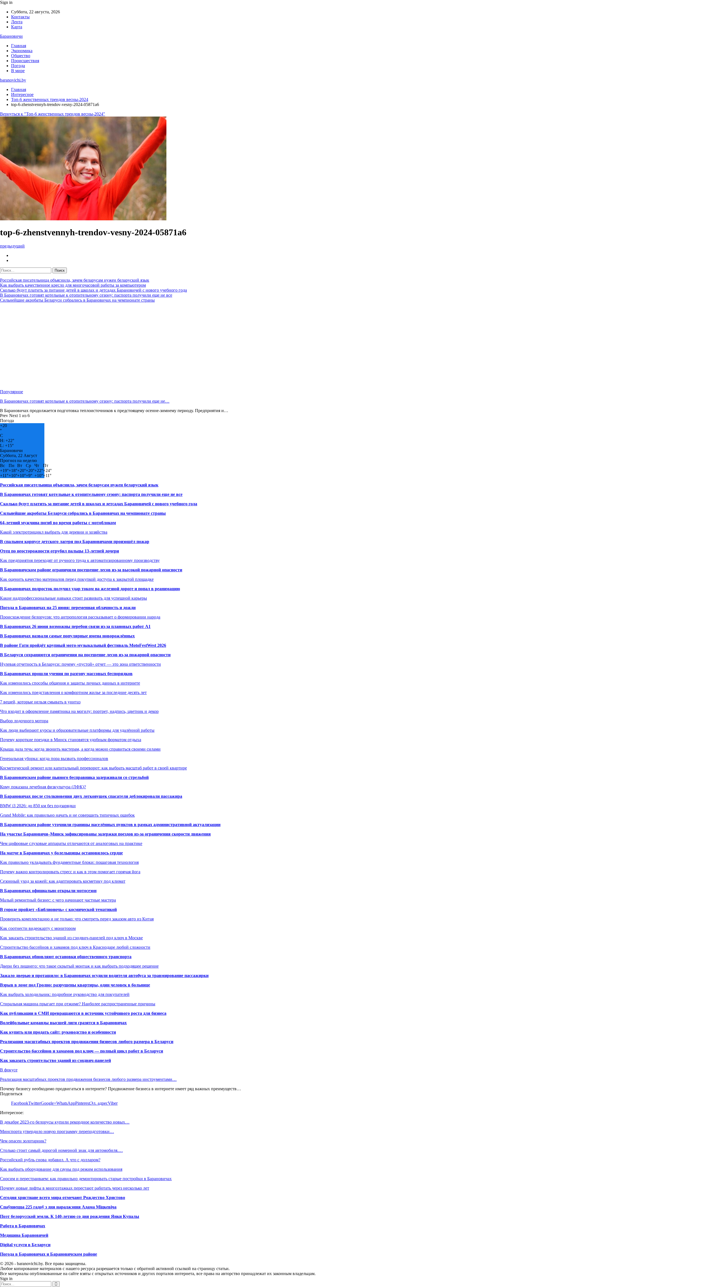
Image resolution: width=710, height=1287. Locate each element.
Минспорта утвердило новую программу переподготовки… (57, 1131)
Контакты (20, 16)
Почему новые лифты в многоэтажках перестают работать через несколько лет (74, 1188)
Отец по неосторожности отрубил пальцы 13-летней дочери (59, 551)
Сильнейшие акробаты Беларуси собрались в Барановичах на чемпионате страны (77, 300)
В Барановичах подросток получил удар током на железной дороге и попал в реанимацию (90, 588)
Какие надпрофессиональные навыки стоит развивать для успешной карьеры (73, 598)
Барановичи (11, 36)
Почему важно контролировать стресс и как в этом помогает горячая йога (70, 871)
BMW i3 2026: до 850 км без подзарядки (38, 805)
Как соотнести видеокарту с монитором (38, 928)
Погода (18, 65)
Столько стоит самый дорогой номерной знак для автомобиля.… (61, 1150)
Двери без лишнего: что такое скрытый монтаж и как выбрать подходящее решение (79, 966)
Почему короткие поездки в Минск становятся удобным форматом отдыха (70, 739)
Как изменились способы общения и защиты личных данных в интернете (70, 683)
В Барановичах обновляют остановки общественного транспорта (65, 956)
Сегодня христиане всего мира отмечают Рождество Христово (62, 1197)
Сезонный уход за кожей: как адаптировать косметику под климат (62, 881)
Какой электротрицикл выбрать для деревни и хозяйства (53, 532)
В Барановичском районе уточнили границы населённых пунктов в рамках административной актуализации (110, 824)
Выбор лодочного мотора (24, 720)
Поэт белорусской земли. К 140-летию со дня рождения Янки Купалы (69, 1216)
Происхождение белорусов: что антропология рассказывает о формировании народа (80, 617)
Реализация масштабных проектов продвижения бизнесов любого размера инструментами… (88, 1079)
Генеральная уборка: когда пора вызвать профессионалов (54, 758)
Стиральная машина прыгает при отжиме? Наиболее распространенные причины (77, 1003)
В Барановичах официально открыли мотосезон (48, 890)
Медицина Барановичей (24, 1235)
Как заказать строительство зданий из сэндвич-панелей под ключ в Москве (71, 937)
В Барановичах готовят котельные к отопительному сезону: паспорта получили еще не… (84, 401)
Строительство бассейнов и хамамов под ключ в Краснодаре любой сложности (75, 947)
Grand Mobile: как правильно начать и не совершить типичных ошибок (67, 815)
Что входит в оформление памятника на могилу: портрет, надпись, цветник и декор (79, 711)
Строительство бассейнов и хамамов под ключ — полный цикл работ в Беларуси (81, 1051)
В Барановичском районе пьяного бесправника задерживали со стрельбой (74, 777)
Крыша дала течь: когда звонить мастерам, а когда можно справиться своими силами (80, 749)
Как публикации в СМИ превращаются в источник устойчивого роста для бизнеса (83, 1013)
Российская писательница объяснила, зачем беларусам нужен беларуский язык (74, 280)
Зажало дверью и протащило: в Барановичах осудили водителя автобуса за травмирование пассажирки (104, 975)
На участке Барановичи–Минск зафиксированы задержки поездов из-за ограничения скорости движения (105, 834)
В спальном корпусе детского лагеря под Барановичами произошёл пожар (74, 541)
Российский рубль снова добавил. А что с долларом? (50, 1159)
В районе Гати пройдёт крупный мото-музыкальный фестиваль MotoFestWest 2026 (83, 645)
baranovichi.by (13, 80)
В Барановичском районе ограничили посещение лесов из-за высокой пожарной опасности (91, 569)
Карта (16, 26)
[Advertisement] (166, 346)
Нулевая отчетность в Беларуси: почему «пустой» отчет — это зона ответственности (80, 664)
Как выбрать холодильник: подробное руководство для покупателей (65, 994)
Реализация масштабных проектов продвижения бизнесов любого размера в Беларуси (86, 1041)
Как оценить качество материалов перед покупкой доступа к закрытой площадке (77, 579)
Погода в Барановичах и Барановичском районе (48, 1254)
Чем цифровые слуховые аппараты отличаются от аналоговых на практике (71, 843)
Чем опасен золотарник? (23, 1141)
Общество (20, 55)
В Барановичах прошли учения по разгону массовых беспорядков (66, 673)
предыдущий (12, 246)
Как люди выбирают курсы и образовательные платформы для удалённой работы (77, 730)
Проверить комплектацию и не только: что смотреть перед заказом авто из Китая (77, 919)
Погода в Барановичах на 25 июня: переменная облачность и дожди (68, 607)
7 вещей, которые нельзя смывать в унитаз (40, 702)
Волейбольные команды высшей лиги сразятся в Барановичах (63, 1022)
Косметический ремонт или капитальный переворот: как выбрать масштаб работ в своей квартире (93, 768)
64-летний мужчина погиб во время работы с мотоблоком (58, 522)
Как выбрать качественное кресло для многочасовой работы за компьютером (73, 285)
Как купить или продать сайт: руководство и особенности (58, 1032)
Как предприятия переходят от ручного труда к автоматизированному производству (80, 560)
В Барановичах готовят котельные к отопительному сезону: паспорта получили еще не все (86, 295)
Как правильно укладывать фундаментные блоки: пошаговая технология (69, 862)
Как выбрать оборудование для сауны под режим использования (61, 1169)
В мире (18, 70)
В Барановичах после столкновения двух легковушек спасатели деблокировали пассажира (91, 796)
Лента (16, 21)
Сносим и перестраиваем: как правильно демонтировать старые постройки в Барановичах (86, 1178)
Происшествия (25, 60)
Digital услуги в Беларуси (25, 1244)
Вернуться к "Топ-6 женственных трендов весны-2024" (52, 114)
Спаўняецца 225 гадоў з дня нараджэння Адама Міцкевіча (58, 1207)
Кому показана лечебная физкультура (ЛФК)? (43, 786)
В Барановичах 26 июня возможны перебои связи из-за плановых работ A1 (75, 626)
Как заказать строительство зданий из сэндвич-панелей (55, 1060)
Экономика (21, 50)
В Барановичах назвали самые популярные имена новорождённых (67, 636)
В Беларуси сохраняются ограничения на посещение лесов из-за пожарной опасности (85, 654)
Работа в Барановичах (22, 1225)
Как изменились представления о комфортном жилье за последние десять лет (73, 692)
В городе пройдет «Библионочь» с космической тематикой (58, 909)
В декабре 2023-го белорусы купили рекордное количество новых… (65, 1122)
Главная (18, 45)
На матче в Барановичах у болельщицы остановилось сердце (61, 853)
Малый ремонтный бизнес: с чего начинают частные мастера (58, 900)
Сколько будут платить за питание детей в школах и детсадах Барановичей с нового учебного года (93, 290)
